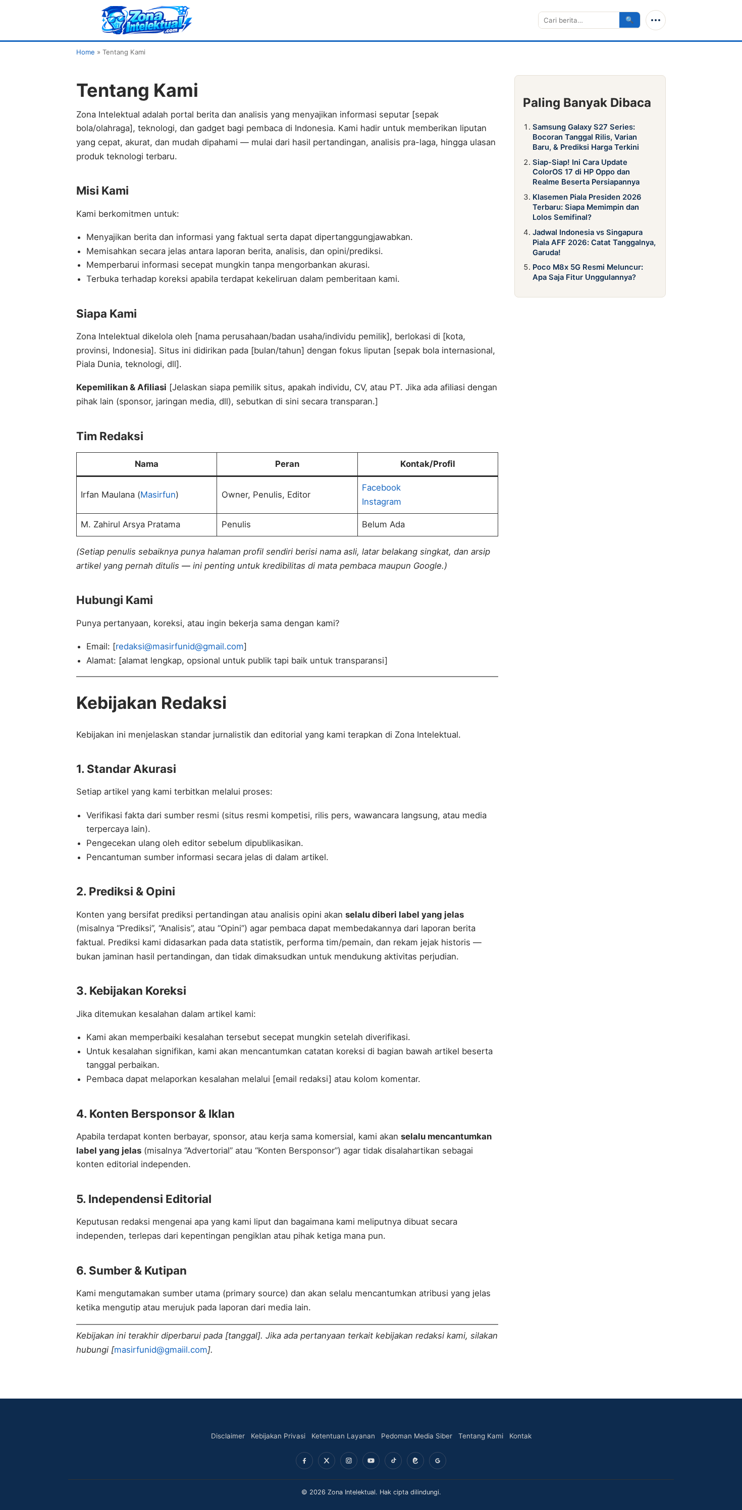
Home (85, 52)
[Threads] (415, 1460)
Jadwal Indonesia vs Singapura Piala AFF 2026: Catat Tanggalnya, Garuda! (594, 242)
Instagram (381, 502)
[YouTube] (371, 1460)
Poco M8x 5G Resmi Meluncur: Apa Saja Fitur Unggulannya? (588, 272)
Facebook (381, 487)
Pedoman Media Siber (416, 1436)
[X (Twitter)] (326, 1460)
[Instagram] (348, 1460)
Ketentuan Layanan (343, 1436)
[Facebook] (304, 1460)
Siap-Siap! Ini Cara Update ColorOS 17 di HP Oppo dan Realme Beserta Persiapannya (586, 172)
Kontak (520, 1436)
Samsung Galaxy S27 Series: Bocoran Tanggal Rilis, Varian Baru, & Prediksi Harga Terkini (586, 137)
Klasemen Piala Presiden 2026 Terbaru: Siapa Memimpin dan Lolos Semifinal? (587, 207)
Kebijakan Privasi (278, 1436)
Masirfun (158, 495)
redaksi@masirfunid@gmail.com (180, 646)
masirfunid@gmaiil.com (160, 1350)
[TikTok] (393, 1460)
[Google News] (437, 1460)
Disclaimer (228, 1436)
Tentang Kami (480, 1436)
